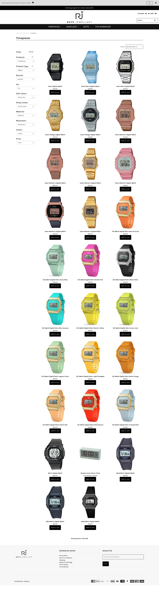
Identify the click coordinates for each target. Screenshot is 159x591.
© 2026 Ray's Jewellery (22, 581)
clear (33, 57)
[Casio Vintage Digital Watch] (55, 115)
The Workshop (63, 567)
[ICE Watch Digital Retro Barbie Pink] (90, 260)
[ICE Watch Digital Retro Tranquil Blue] (125, 405)
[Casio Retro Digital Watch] (90, 67)
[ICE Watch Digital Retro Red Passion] (90, 405)
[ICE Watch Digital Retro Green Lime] (125, 309)
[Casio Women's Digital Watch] (125, 115)
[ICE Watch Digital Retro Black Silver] (125, 260)
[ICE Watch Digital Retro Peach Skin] (55, 405)
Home (18, 33)
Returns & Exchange (65, 562)
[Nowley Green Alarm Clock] (90, 454)
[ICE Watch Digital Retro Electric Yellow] (90, 309)
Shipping (62, 560)
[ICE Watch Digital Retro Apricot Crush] (125, 212)
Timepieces (26, 33)
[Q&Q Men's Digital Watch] (125, 454)
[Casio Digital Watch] (55, 67)
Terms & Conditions (65, 558)
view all (31, 52)
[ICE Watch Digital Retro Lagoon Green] (55, 357)
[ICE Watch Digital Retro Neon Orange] (125, 357)
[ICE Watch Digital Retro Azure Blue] (55, 260)
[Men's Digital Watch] (55, 454)
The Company (63, 564)
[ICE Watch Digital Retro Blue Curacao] (55, 309)
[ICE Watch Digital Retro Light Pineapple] (90, 357)
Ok (149, 3)
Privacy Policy (63, 555)
